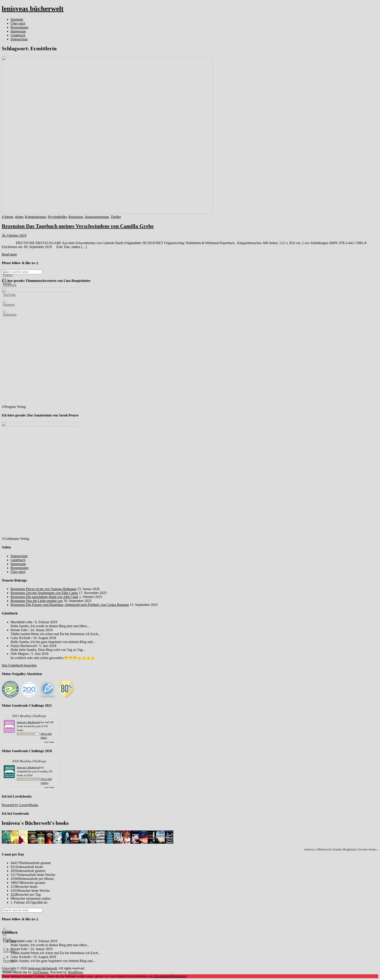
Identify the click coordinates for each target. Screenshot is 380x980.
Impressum (18, 31)
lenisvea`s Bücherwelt (28, 722)
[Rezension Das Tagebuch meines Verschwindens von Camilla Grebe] (107, 213)
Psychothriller (57, 217)
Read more (9, 254)
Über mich (18, 23)
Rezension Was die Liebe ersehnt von (37, 601)
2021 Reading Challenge (29, 715)
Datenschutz (19, 39)
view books (49, 742)
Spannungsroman (97, 217)
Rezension (75, 217)
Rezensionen (19, 27)
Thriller (116, 217)
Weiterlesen (179, 976)
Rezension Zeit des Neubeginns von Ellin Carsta (44, 593)
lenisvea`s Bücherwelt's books (35, 823)
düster (19, 217)
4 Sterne (7, 217)
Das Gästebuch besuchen (19, 665)
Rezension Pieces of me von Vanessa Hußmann (44, 589)
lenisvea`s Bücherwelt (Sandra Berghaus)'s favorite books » (341, 849)
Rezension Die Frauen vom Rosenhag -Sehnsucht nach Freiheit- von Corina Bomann (70, 605)
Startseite (17, 19)
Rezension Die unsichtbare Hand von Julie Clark (44, 597)
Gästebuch (18, 35)
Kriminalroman (35, 217)
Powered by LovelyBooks (20, 805)
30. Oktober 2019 (14, 235)
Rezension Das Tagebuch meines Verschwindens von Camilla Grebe (78, 226)
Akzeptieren (162, 976)
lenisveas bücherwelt (33, 9)
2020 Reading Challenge (29, 760)
